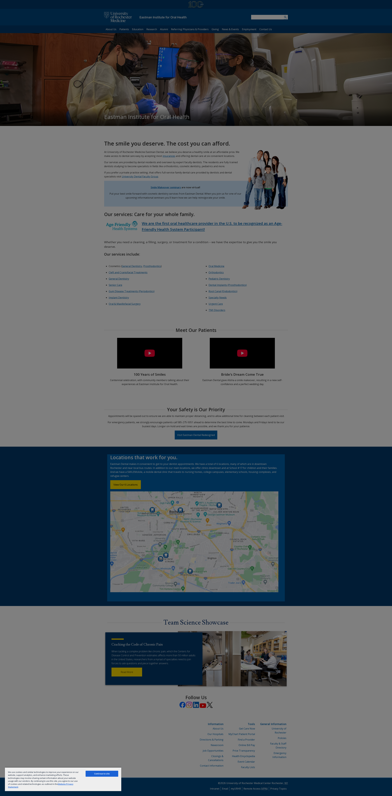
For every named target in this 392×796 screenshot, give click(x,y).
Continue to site (102, 773)
